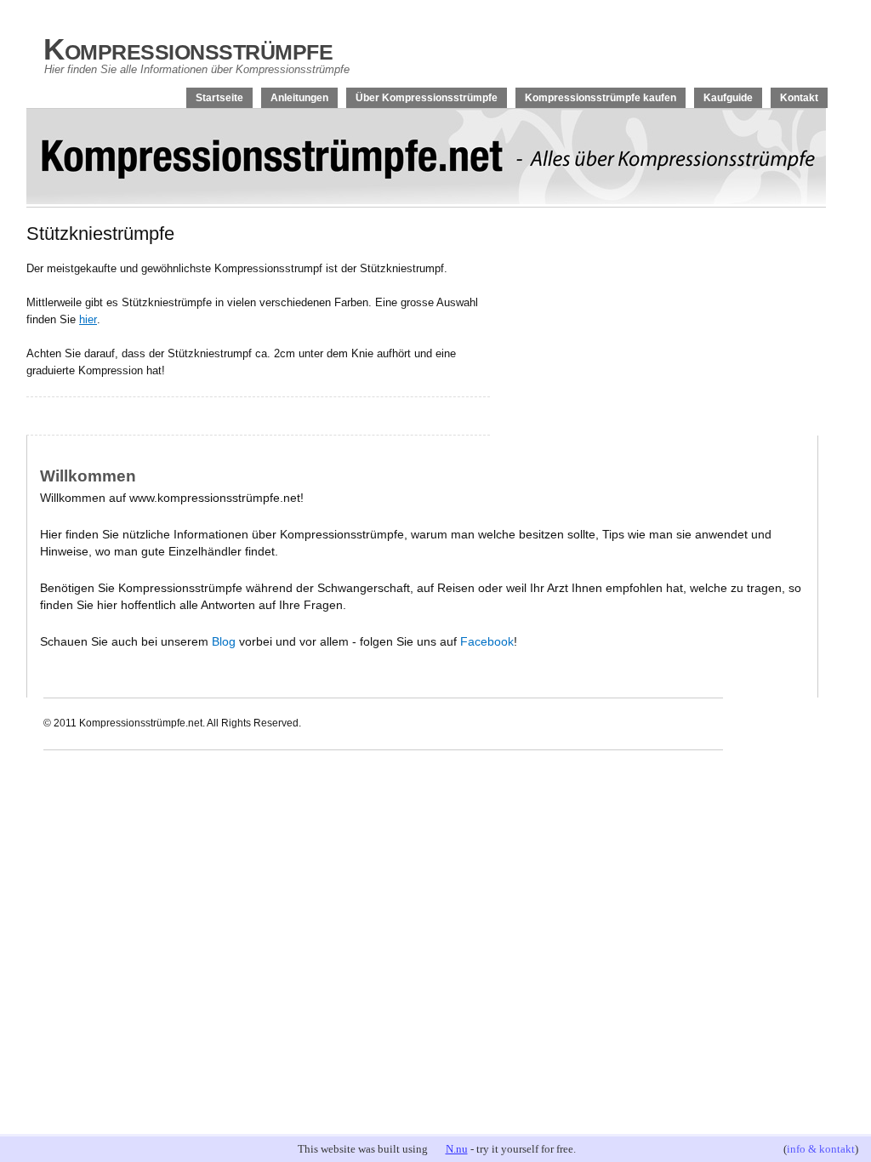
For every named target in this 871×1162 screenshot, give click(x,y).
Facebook (487, 641)
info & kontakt (821, 1148)
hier (88, 319)
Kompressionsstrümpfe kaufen (600, 98)
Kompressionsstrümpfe (188, 49)
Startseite (219, 98)
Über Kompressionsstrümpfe (427, 98)
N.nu (457, 1148)
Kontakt (799, 98)
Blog (224, 641)
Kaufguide (728, 98)
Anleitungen (299, 98)
